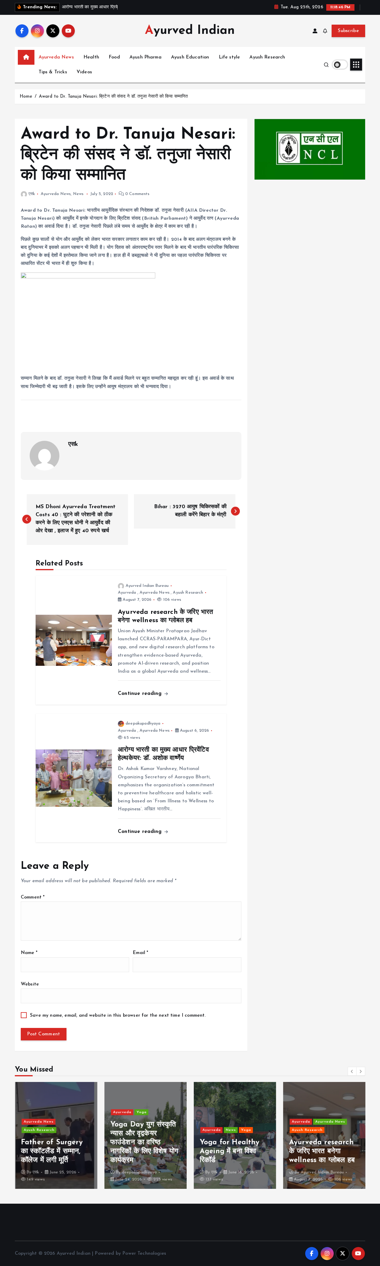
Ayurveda (127, 592)
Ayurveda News (56, 57)
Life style (229, 57)
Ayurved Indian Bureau (147, 586)
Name (29, 952)
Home (26, 96)
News (78, 194)
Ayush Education (190, 57)
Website (30, 984)
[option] (56, 1135)
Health (91, 57)
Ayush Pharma (145, 57)
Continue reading (141, 693)
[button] (352, 1071)
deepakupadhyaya (143, 723)
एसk (31, 194)
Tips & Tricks (53, 72)
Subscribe (348, 30)
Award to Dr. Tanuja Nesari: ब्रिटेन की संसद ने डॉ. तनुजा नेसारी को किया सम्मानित (113, 96)
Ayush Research (267, 57)
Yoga (141, 1112)
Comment (33, 897)
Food (114, 57)
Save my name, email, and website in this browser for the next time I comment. (117, 1015)
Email (140, 952)
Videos (84, 72)
